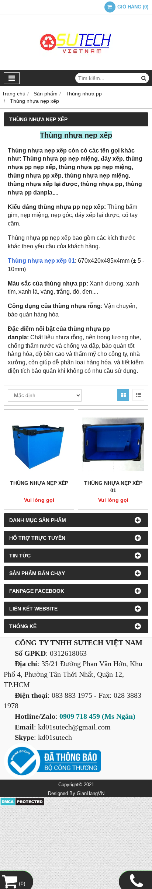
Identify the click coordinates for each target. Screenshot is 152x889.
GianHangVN (90, 793)
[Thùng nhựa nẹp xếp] (39, 444)
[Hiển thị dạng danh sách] (138, 395)
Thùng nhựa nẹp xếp (39, 483)
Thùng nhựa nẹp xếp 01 (41, 261)
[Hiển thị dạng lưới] (123, 395)
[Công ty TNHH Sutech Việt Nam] (76, 68)
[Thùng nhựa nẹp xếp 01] (113, 444)
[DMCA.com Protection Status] (22, 804)
